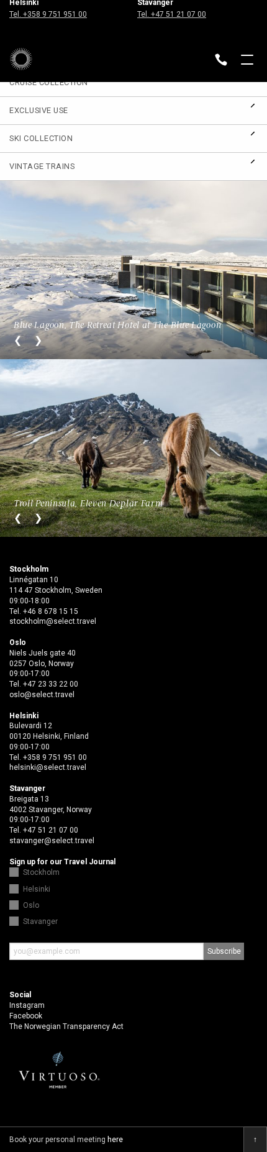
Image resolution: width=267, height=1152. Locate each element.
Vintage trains (42, 166)
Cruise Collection (48, 82)
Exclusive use (38, 110)
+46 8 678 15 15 (50, 611)
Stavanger (40, 921)
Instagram (27, 1005)
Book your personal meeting (66, 1139)
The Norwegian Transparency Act (66, 1026)
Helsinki (36, 889)
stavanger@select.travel (51, 840)
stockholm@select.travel (52, 621)
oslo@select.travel (42, 694)
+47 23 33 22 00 (50, 684)
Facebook (25, 1016)
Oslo (31, 905)
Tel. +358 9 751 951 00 (48, 14)
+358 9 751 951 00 (55, 757)
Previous (18, 340)
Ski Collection (41, 138)
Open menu (247, 61)
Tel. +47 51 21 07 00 (171, 14)
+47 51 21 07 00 (50, 830)
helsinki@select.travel (47, 767)
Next (38, 340)
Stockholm (41, 872)
